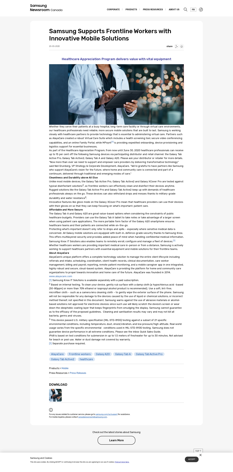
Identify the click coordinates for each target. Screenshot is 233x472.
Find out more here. (122, 462)
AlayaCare (57, 354)
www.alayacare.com (60, 276)
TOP (197, 451)
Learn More (116, 440)
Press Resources (153, 9)
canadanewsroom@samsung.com (92, 417)
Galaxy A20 (103, 354)
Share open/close (176, 46)
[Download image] (55, 395)
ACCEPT (191, 459)
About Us (174, 9)
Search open (185, 9)
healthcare (86, 359)
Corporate (113, 9)
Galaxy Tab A (123, 354)
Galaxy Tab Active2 (62, 359)
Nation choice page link (201, 9)
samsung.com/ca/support (107, 414)
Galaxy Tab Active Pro (149, 354)
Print (181, 46)
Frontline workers (79, 354)
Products (131, 9)
